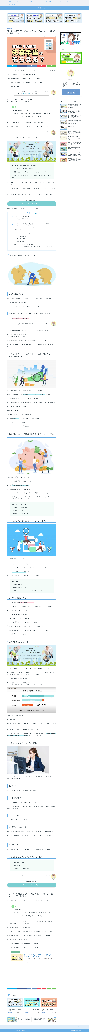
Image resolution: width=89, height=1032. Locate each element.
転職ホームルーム (44, 8)
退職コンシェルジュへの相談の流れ (22, 233)
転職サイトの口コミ (22, 1)
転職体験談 (11, 1)
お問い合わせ (12, 4)
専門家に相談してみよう (20, 229)
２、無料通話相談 (22, 236)
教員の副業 (48, 1)
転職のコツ (32, 1)
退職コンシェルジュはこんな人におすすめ (24, 244)
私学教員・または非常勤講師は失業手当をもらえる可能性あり (29, 225)
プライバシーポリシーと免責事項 (14, 1030)
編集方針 (23, 1030)
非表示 (35, 213)
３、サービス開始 (22, 238)
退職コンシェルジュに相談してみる (32, 203)
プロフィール (68, 1)
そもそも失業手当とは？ (23, 218)
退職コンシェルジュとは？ (20, 231)
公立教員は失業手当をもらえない (22, 216)
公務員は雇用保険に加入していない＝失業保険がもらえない (31, 219)
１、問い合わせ (21, 235)
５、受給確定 (21, 241)
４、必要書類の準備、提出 (24, 239)
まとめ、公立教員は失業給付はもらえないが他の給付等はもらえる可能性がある (33, 246)
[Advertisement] (31, 975)
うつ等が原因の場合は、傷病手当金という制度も (25, 227)
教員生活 (41, 1)
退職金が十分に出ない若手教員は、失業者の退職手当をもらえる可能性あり (32, 223)
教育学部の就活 (58, 1)
